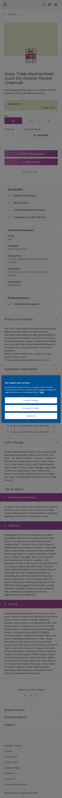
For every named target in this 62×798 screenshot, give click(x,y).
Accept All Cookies (31, 408)
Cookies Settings (31, 400)
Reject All (31, 416)
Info (42, 392)
